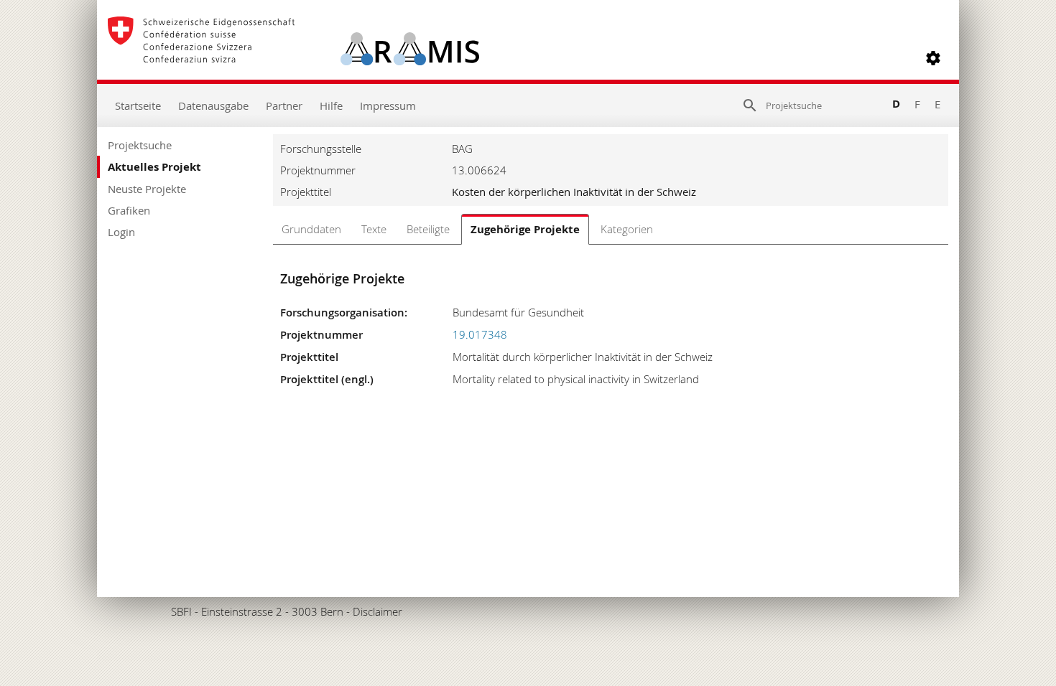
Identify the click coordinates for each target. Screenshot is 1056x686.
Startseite (138, 105)
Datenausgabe (213, 105)
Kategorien (627, 229)
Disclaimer (377, 611)
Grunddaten (311, 229)
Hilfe (331, 105)
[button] (933, 58)
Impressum (388, 105)
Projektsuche (140, 145)
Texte (373, 229)
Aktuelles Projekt (154, 166)
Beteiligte (428, 229)
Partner (284, 105)
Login (121, 232)
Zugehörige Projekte (525, 229)
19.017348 (480, 334)
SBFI (181, 611)
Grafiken (129, 210)
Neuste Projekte (147, 189)
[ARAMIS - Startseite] (293, 58)
